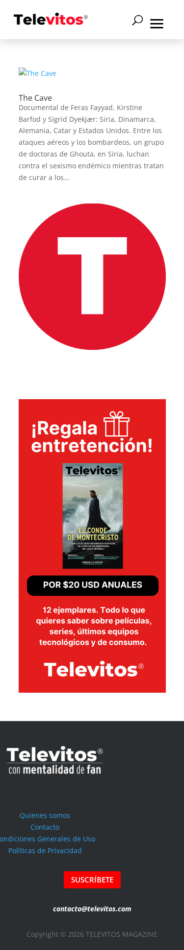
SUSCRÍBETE (92, 879)
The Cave (35, 97)
